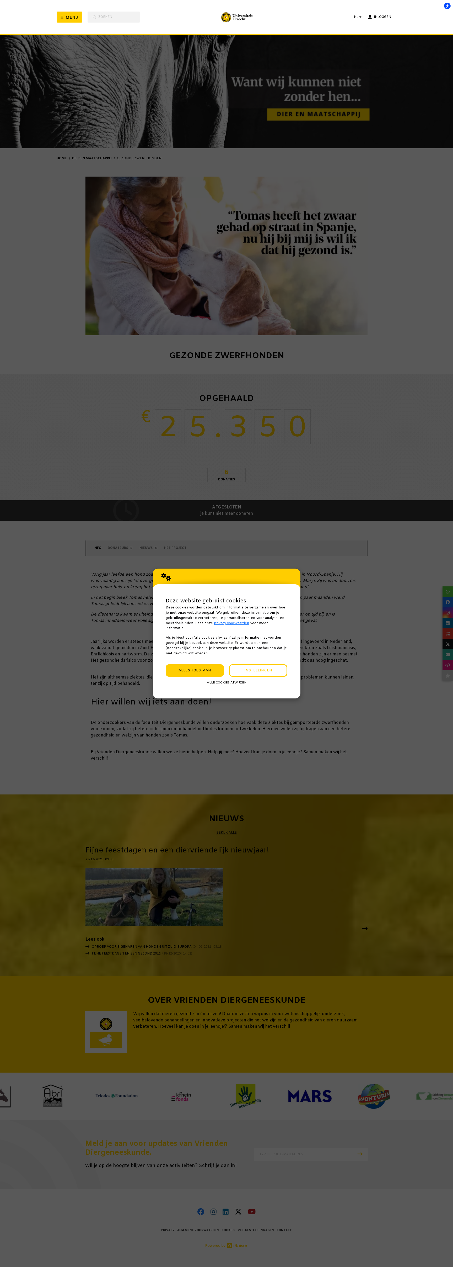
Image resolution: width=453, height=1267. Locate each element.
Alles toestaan (195, 670)
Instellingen (258, 670)
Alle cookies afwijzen (226, 683)
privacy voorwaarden (231, 623)
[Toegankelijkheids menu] (447, 6)
